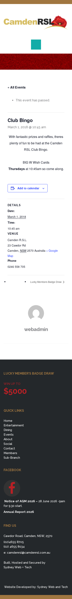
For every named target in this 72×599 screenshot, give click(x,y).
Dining (8, 430)
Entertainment (14, 425)
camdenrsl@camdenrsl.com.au (28, 552)
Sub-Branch (12, 457)
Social (8, 444)
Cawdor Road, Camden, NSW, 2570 (28, 536)
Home (8, 421)
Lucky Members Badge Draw (46, 281)
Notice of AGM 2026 (19, 501)
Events (9, 434)
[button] (36, 45)
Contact (9, 448)
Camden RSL (36, 23)
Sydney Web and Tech (52, 587)
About (8, 439)
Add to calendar (28, 188)
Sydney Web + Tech (18, 567)
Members (10, 453)
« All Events (17, 87)
